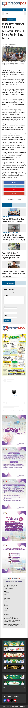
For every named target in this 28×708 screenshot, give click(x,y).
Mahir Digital (22, 706)
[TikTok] (11, 700)
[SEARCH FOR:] (14, 13)
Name (5, 306)
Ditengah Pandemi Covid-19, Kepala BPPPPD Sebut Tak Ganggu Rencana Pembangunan (13, 273)
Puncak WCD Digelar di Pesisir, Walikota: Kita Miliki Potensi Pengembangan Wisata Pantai (11, 255)
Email (5, 311)
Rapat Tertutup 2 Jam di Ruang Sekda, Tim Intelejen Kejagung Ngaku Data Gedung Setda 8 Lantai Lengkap (13, 237)
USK (12, 46)
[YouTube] (15, 700)
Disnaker (10, 42)
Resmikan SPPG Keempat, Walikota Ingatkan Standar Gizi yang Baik (13, 220)
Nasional (11, 250)
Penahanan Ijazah (6, 46)
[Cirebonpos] (14, 3)
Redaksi (9, 68)
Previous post (10, 199)
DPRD (14, 42)
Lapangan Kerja (12, 44)
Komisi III (19, 42)
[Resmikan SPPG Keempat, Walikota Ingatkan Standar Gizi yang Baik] (14, 214)
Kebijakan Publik (13, 232)
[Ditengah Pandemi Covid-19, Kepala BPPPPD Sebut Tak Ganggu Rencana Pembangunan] (14, 267)
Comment (6, 295)
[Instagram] (8, 700)
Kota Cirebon (5, 44)
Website (5, 315)
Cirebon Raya (5, 216)
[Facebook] (5, 700)
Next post (19, 199)
